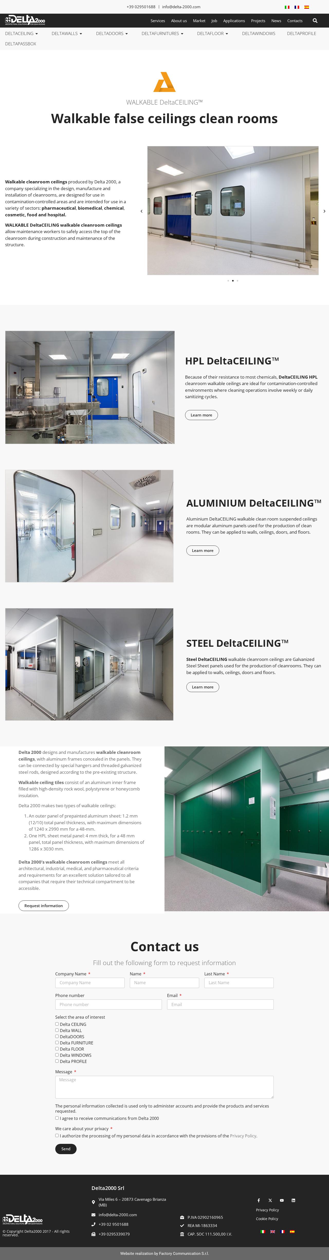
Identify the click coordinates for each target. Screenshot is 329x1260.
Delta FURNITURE (76, 1043)
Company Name (71, 974)
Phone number (70, 995)
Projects (258, 20)
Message (64, 1072)
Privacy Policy (243, 1136)
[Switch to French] (297, 6)
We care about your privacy (82, 1128)
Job (214, 20)
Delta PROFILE (73, 1061)
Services (158, 20)
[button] (315, 20)
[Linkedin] (293, 1200)
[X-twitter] (270, 1200)
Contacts (295, 20)
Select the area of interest (80, 1017)
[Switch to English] (273, 1231)
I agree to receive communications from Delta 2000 (109, 1118)
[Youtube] (282, 1200)
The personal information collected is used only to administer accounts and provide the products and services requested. (162, 1109)
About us (179, 20)
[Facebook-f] (258, 1200)
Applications (234, 20)
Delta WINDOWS (76, 1055)
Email (173, 995)
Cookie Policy (267, 1218)
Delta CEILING (73, 1024)
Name (136, 974)
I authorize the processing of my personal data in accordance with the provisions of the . (158, 1136)
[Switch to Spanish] (307, 6)
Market (199, 20)
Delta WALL (71, 1030)
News (276, 20)
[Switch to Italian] (287, 6)
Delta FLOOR (72, 1049)
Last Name (215, 974)
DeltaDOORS (72, 1037)
